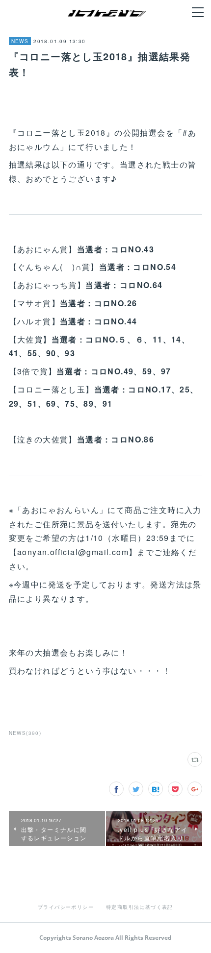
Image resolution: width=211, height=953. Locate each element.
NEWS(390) (25, 733)
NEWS (20, 41)
